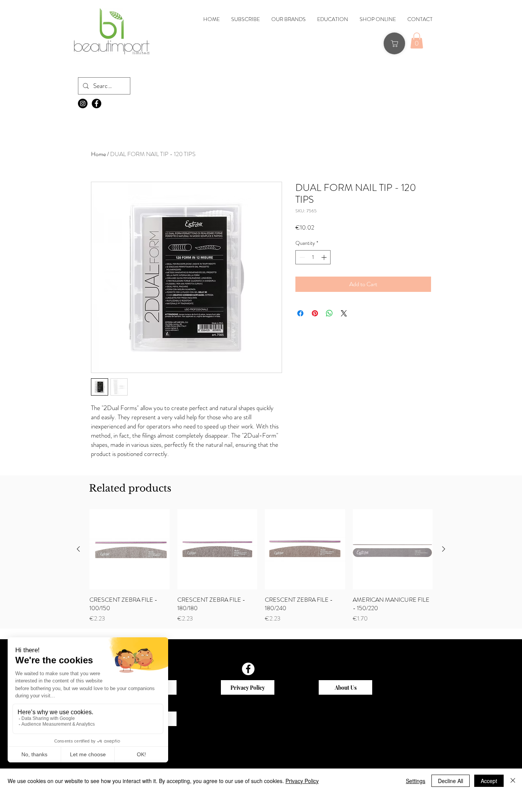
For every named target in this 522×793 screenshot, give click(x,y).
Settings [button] (415, 781)
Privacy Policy (302, 781)
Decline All (450, 781)
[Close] (512, 781)
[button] (200, 226)
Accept (489, 781)
